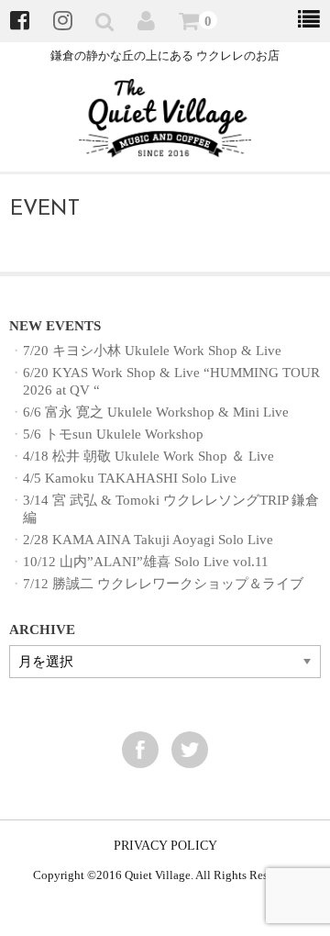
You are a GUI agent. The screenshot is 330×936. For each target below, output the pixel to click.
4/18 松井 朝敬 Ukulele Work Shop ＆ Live (148, 455)
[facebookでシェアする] (140, 749)
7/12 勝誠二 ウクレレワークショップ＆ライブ (163, 583)
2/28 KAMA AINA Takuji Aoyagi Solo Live (148, 539)
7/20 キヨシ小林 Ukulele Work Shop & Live (152, 350)
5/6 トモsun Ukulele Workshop (113, 433)
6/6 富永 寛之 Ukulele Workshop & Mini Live (156, 411)
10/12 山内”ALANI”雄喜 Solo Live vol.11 (146, 561)
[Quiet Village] (165, 146)
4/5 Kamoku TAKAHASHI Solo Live (129, 477)
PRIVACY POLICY (165, 845)
